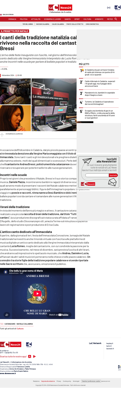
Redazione (36, 381)
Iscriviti (113, 175)
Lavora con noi (105, 381)
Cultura (20, 328)
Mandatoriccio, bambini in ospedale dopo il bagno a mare (100, 93)
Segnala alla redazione (48, 381)
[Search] (116, 19)
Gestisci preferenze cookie (91, 381)
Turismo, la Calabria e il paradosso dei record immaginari (99, 102)
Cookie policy (67, 381)
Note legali (76, 381)
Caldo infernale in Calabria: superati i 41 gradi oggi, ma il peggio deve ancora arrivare (100, 83)
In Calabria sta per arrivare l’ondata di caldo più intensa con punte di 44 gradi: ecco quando (100, 72)
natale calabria (25, 324)
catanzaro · (10, 324)
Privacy (59, 381)
